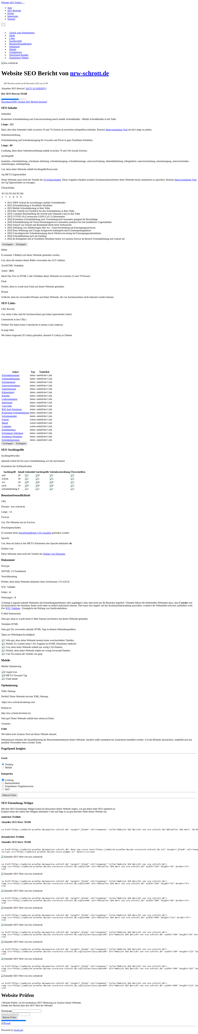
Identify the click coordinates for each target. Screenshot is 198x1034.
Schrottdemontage (10, 375)
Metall (5, 423)
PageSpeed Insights (18, 55)
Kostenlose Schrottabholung (15, 412)
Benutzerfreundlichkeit (20, 44)
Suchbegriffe (15, 41)
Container (6, 426)
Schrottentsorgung (10, 440)
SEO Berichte (14, 10)
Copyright (7, 406)
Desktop (9, 764)
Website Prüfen (9, 795)
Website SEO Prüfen (11, 2)
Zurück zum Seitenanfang (21, 32)
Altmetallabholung (11, 378)
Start (9, 7)
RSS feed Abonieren (12, 409)
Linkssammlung (9, 399)
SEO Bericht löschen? (36, 101)
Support (11, 19)
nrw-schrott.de (89, 73)
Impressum (12, 16)
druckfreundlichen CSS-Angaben (35, 533)
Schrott (5, 419)
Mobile (12, 49)
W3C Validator (13, 608)
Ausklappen (7, 244)
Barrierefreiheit (12, 783)
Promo (10, 13)
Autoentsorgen (9, 389)
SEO (7, 789)
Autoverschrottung (11, 385)
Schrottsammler (9, 416)
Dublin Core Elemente (54, 554)
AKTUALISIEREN (36, 88)
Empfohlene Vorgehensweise (19, 786)
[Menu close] (2, 27)
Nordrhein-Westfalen (12, 436)
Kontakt (6, 395)
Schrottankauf (8, 382)
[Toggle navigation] (23, 3)
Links (12, 38)
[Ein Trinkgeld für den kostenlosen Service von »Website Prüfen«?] (5, 1023)
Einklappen (21, 244)
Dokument (14, 46)
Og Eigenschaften (52, 179)
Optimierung (15, 52)
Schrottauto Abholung (12, 433)
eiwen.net (18, 1030)
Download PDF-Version (13, 101)
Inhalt (12, 35)
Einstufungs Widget (18, 57)
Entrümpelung (9, 429)
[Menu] (3, 24)
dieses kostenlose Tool (116, 129)
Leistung (9, 780)
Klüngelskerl (8, 392)
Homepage (6, 1011)
